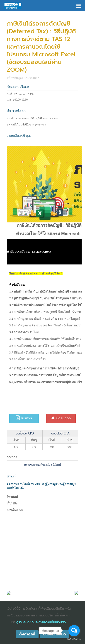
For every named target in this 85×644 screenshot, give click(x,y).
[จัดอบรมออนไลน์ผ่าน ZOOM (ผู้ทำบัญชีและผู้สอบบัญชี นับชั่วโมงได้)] (8, 592)
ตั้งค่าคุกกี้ (27, 634)
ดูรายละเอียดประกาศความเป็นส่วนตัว (41, 622)
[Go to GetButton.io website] (74, 639)
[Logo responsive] (12, 5)
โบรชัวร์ (26, 418)
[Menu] (79, 5)
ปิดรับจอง (63, 418)
